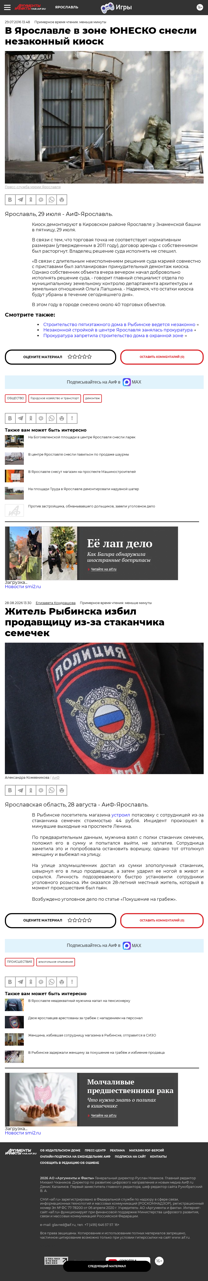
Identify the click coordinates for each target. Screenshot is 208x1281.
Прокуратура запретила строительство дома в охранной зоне (113, 335)
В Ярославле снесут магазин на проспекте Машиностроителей (82, 472)
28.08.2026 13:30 (18, 603)
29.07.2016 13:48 (17, 22)
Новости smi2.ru (23, 586)
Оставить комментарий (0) (162, 357)
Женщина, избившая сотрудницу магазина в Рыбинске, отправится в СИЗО (92, 1035)
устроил (121, 815)
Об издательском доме (60, 1150)
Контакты (158, 1156)
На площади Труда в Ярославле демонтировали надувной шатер (83, 489)
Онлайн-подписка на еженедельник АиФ (75, 1156)
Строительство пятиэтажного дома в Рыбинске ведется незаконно (119, 324)
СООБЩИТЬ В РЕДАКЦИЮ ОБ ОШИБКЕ (69, 1163)
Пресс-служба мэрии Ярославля (33, 187)
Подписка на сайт (130, 1156)
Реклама (117, 1150)
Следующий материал (107, 1266)
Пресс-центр (95, 1150)
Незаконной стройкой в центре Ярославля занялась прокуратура (118, 330)
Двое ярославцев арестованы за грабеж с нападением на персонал (85, 1018)
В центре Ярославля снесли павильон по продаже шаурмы (78, 454)
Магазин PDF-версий (146, 1150)
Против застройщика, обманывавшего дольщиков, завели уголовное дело (91, 506)
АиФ (56, 777)
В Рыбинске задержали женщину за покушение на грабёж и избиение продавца (96, 1052)
